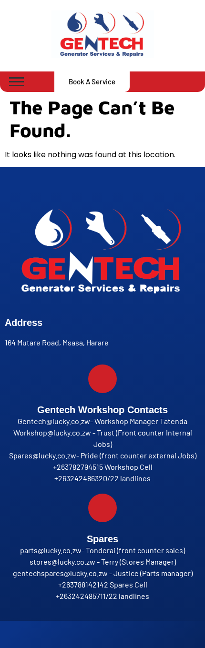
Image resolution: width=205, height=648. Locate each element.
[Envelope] (128, 634)
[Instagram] (93, 634)
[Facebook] (76, 634)
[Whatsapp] (111, 634)
